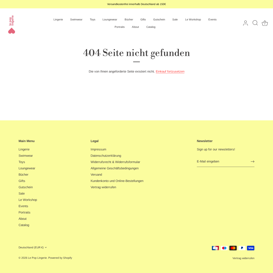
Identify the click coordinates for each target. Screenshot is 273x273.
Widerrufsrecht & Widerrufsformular (115, 162)
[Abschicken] (252, 161)
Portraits (120, 26)
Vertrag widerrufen (103, 187)
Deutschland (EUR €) (31, 247)
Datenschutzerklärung (106, 155)
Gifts (143, 19)
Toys (92, 19)
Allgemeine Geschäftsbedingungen (115, 168)
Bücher (129, 19)
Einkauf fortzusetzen (170, 71)
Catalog (150, 26)
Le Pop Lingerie (37, 257)
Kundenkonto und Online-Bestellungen (117, 181)
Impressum (98, 149)
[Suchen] (255, 23)
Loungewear (110, 19)
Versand (96, 174)
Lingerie (58, 19)
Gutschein (159, 19)
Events (212, 19)
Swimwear (76, 19)
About (135, 26)
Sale (175, 19)
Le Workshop (193, 19)
